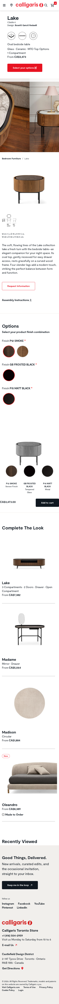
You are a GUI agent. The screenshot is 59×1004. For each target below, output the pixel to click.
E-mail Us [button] (8, 945)
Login (20, 990)
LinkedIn (22, 907)
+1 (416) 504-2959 (12, 935)
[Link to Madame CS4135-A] (29, 632)
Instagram (8, 903)
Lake (6, 583)
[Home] (29, 4)
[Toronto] (11, 5)
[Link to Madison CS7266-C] (29, 705)
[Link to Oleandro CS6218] (29, 777)
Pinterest (8, 907)
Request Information (18, 286)
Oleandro (9, 805)
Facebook (24, 903)
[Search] (45, 5)
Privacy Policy (46, 987)
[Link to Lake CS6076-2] (29, 555)
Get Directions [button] (11, 968)
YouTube (39, 903)
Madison (9, 732)
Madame (9, 659)
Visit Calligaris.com (11, 987)
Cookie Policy (8, 990)
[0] (52, 5)
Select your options (24, 67)
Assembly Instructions (16, 299)
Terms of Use (29, 987)
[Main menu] (4, 5)
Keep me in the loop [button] (18, 885)
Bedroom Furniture (11, 158)
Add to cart (47, 502)
